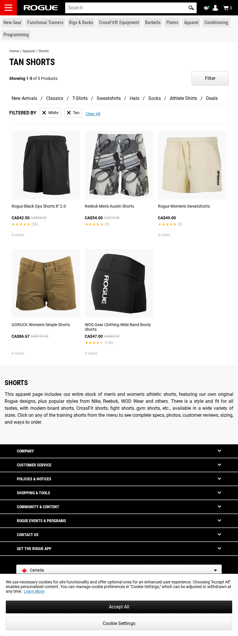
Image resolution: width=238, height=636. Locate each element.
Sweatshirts (109, 98)
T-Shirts (80, 98)
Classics (54, 98)
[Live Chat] (207, 8)
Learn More (34, 591)
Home (14, 51)
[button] (191, 7)
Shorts (44, 51)
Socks (154, 98)
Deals (212, 98)
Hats (134, 98)
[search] (131, 7)
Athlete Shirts (183, 98)
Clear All (93, 114)
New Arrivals (24, 98)
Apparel (29, 51)
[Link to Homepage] (41, 7)
